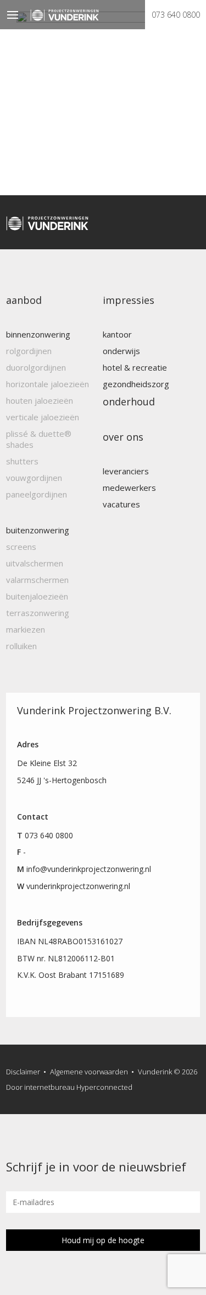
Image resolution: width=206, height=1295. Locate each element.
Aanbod (24, 300)
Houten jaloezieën (39, 400)
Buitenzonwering (37, 530)
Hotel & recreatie (135, 367)
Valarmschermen (37, 579)
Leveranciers (126, 471)
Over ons (123, 436)
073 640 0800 (176, 14)
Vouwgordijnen (34, 477)
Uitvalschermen (34, 563)
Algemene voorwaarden (89, 1072)
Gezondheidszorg (136, 383)
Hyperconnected (104, 1087)
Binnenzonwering (38, 334)
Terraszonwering (37, 612)
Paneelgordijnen (36, 494)
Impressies (128, 300)
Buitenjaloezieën (37, 596)
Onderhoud (129, 401)
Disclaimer (23, 1072)
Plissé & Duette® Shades (38, 439)
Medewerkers (129, 487)
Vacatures (121, 504)
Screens (21, 546)
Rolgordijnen (29, 350)
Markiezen (25, 629)
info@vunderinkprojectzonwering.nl (88, 869)
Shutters (22, 461)
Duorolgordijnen (36, 367)
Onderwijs (121, 350)
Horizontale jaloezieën (47, 383)
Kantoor (117, 334)
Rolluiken (21, 645)
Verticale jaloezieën (42, 416)
